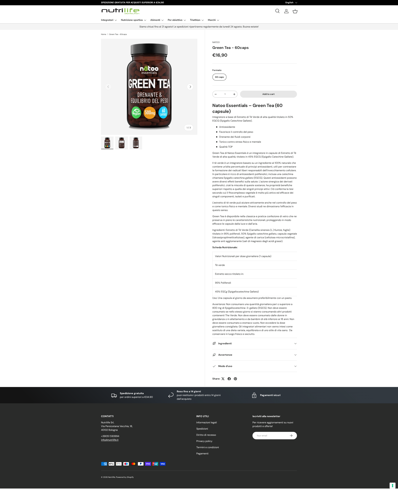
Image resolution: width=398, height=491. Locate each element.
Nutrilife (111, 477)
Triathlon (195, 20)
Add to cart (268, 94)
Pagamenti (202, 453)
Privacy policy (204, 441)
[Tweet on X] (223, 379)
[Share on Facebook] (229, 379)
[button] (295, 11)
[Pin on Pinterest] (235, 379)
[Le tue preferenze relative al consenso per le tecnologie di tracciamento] (393, 486)
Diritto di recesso (206, 435)
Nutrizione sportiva (132, 20)
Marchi (212, 20)
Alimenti (155, 20)
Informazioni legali (206, 422)
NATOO (216, 42)
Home (103, 34)
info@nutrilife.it (109, 439)
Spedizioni (202, 428)
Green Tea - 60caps (118, 34)
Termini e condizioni (207, 447)
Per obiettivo (175, 20)
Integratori (107, 20)
